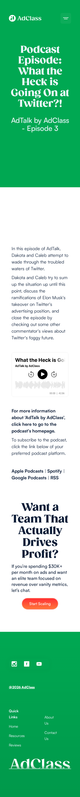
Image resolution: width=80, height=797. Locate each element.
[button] (65, 18)
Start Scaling (40, 603)
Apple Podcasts (27, 471)
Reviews (15, 745)
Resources (17, 735)
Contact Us (50, 735)
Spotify (54, 471)
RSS (54, 477)
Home (13, 726)
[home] (25, 18)
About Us (49, 720)
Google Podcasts (29, 477)
